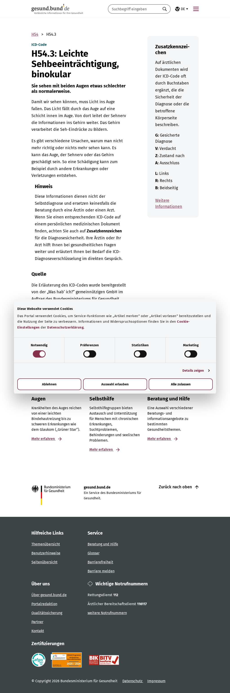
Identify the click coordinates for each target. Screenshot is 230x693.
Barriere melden (101, 571)
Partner (37, 622)
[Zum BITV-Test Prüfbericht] (104, 660)
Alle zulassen (181, 384)
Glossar (94, 553)
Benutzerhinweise (45, 553)
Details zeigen (193, 371)
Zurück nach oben (176, 486)
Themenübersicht (45, 544)
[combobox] (133, 9)
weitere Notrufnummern (107, 613)
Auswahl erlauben (115, 384)
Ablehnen (49, 384)
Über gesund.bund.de (49, 595)
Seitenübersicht (44, 562)
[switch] (89, 354)
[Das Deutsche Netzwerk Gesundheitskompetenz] (67, 660)
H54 (34, 34)
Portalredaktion (44, 604)
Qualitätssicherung (46, 613)
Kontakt (37, 631)
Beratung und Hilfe (103, 544)
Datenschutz (132, 681)
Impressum (156, 681)
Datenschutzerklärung (65, 327)
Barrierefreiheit (100, 562)
